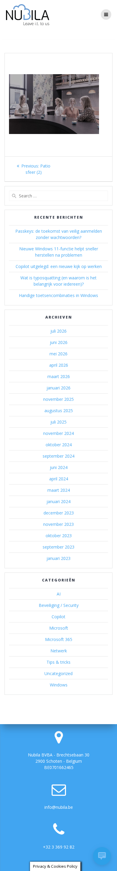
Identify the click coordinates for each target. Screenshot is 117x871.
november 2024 (58, 433)
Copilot (58, 616)
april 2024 (58, 479)
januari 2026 (58, 388)
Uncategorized (58, 673)
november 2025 (58, 399)
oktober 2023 (59, 535)
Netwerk (58, 651)
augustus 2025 (58, 410)
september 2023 (58, 547)
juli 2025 (58, 422)
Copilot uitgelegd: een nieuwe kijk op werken (59, 266)
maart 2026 (58, 376)
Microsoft (58, 628)
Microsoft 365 (58, 639)
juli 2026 (58, 331)
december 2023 (59, 513)
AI (59, 594)
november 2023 (58, 524)
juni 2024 (59, 467)
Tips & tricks (58, 662)
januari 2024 (58, 501)
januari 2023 (58, 558)
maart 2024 (58, 490)
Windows (59, 685)
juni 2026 (59, 342)
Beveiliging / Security (59, 605)
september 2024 (58, 456)
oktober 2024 (59, 444)
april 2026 (58, 365)
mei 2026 (59, 354)
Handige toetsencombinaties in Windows (58, 295)
